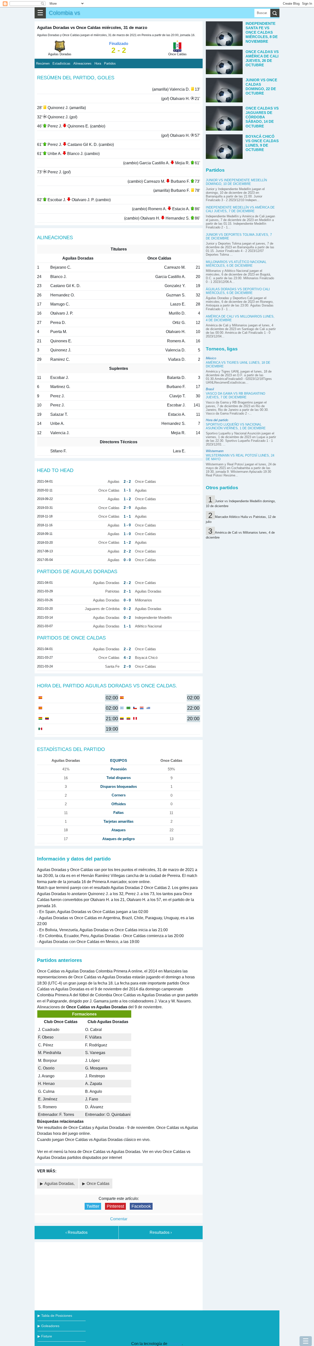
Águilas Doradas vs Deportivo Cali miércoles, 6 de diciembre (238, 291)
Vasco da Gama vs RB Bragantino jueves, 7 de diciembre (235, 395)
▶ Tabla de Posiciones (55, 1316)
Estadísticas (61, 63)
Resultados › (161, 1232)
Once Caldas (98, 1183)
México (211, 358)
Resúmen (43, 63)
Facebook (141, 1206)
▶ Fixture (45, 1336)
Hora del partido (217, 420)
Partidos (110, 63)
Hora (97, 63)
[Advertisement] (119, 1275)
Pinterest (115, 1206)
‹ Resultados (76, 1232)
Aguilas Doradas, (60, 1183)
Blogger (175, 1344)
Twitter (92, 1206)
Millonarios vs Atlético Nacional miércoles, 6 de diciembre (236, 263)
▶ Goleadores (48, 1326)
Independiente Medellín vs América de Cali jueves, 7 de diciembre (240, 209)
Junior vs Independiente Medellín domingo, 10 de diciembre (236, 182)
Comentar (118, 1219)
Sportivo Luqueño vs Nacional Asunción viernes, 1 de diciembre (236, 426)
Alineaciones (82, 63)
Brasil (210, 389)
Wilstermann (214, 451)
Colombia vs (64, 13)
